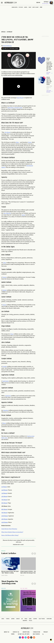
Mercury (8, 213)
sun (5, 213)
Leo (22, 619)
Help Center (36, 634)
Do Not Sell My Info (23, 634)
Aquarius (5, 410)
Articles (3, 551)
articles (3, 32)
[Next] (35, 553)
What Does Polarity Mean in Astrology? (12, 532)
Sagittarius (5, 381)
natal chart (11, 107)
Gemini (4, 290)
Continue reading (48, 91)
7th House (7, 132)
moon (23, 215)
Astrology (9, 32)
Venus (29, 142)
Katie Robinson (7, 45)
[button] (43, 634)
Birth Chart (36, 7)
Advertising (26, 632)
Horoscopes (15, 7)
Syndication (36, 632)
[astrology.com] (10, 2)
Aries (4, 262)
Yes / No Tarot (24, 588)
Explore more (48, 73)
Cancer (4, 304)
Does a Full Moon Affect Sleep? (10, 535)
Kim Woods (20, 97)
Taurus (4, 277)
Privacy (46, 632)
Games (25, 7)
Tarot (30, 7)
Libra (17, 142)
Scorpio (4, 366)
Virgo (11, 334)
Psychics (21, 7)
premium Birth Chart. (18, 544)
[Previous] (32, 553)
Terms (13, 634)
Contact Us (16, 632)
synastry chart (18, 107)
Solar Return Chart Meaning (9, 529)
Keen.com (3, 588)
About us (6, 632)
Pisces (4, 423)
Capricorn (8, 395)
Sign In (38, 3)
